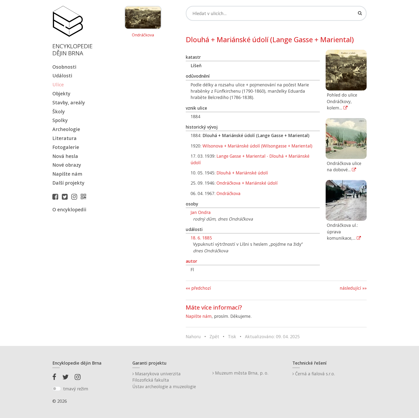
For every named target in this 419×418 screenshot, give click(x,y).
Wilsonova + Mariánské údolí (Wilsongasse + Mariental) (257, 146)
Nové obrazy (66, 165)
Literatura (64, 138)
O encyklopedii (69, 209)
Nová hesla (65, 156)
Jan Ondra (201, 212)
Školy (58, 111)
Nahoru (193, 336)
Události (62, 75)
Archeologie (66, 129)
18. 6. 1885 (201, 238)
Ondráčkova (143, 35)
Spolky (60, 120)
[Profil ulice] (85, 196)
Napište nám (67, 174)
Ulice (58, 84)
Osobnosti (64, 67)
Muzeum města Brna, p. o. (241, 373)
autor (191, 261)
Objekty (61, 93)
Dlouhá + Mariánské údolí (242, 173)
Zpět (214, 336)
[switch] (56, 388)
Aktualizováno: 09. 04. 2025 (272, 336)
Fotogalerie (65, 147)
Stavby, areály (68, 102)
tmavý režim (75, 389)
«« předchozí (198, 288)
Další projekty (68, 183)
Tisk (232, 336)
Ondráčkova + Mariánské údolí (247, 183)
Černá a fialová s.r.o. (314, 374)
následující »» (353, 288)
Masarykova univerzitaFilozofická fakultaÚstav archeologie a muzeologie (164, 380)
